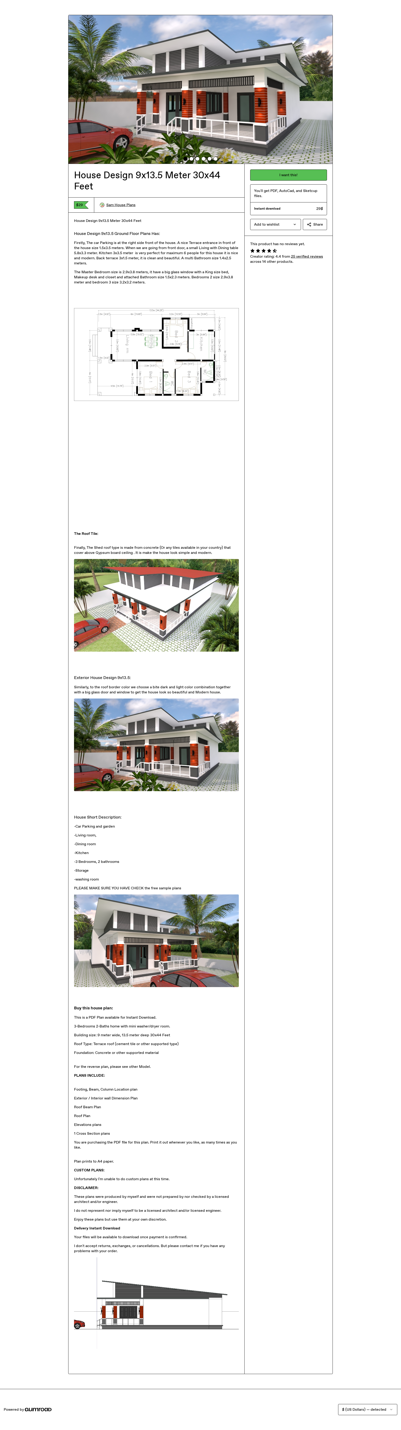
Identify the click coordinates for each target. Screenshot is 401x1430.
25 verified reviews (307, 256)
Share (318, 224)
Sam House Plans (121, 205)
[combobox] (275, 224)
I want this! (288, 175)
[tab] (185, 159)
